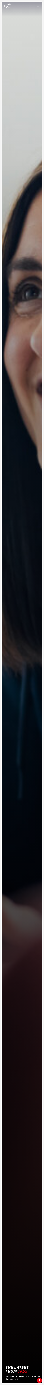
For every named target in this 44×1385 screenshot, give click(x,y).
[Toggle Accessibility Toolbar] (39, 1380)
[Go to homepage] (7, 5)
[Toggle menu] (38, 6)
